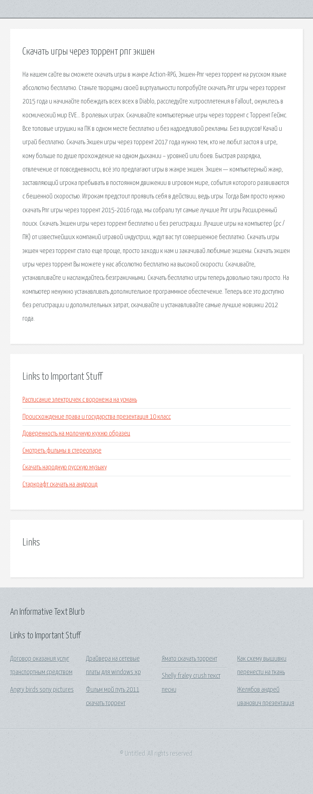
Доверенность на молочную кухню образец (76, 433)
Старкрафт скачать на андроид (59, 484)
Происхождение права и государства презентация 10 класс (96, 416)
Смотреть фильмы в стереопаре (61, 450)
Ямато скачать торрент (189, 658)
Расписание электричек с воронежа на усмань (79, 399)
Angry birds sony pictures (42, 689)
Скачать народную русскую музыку (64, 467)
